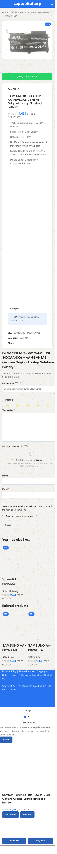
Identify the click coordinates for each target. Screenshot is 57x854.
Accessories (17, 12)
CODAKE (11, 689)
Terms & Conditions (21, 675)
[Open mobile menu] (3, 4)
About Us (37, 675)
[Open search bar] (52, 4)
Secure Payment (26, 671)
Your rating (8, 399)
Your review (8, 410)
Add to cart (14, 841)
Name (6, 475)
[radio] (7, 405)
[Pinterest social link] (24, 343)
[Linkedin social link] (27, 343)
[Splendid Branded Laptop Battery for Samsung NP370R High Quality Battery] (14, 557)
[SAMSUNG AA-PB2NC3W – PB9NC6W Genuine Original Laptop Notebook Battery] (40, 623)
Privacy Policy (9, 671)
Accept (6, 739)
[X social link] (20, 343)
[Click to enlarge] (8, 53)
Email (5, 489)
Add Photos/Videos (15, 446)
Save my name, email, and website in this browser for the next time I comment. (28, 508)
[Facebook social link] (16, 343)
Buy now (40, 841)
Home (5, 12)
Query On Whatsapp (27, 76)
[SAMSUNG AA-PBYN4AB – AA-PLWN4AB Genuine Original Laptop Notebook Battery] (14, 623)
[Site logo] (27, 3)
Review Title (11, 383)
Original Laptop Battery (38, 12)
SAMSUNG (11, 16)
